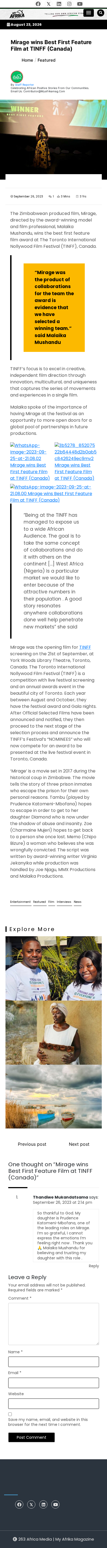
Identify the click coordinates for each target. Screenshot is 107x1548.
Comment (20, 1298)
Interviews (64, 902)
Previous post (32, 1144)
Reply (94, 1266)
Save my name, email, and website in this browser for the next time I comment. (48, 1422)
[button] (88, 13)
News (77, 902)
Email (14, 1372)
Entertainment (21, 902)
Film (51, 902)
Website (16, 1393)
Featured (40, 902)
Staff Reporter (24, 84)
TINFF (85, 647)
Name (15, 1351)
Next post (79, 1144)
